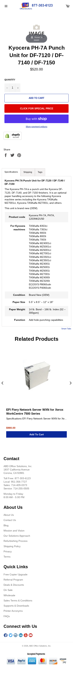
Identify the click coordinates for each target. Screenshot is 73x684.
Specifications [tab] (11, 172)
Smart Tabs (66, 329)
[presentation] (2, 383)
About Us (9, 514)
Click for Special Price (36, 108)
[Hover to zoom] (36, 30)
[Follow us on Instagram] (15, 635)
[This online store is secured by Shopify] (13, 136)
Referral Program (13, 579)
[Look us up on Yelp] (26, 635)
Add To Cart (36, 434)
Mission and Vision (14, 530)
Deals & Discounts (14, 584)
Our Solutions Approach (17, 535)
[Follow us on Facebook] (6, 635)
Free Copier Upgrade (15, 574)
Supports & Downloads (16, 605)
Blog (6, 525)
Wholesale (9, 595)
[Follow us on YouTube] (31, 635)
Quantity (9, 79)
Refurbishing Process (15, 540)
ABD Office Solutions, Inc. (40, 646)
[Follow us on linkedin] (21, 635)
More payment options (36, 126)
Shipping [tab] (27, 172)
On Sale (8, 590)
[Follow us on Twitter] (11, 635)
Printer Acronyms (13, 610)
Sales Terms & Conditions (18, 600)
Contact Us (10, 520)
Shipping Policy (12, 546)
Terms (7, 556)
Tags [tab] (40, 172)
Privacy (8, 551)
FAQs (7, 616)
